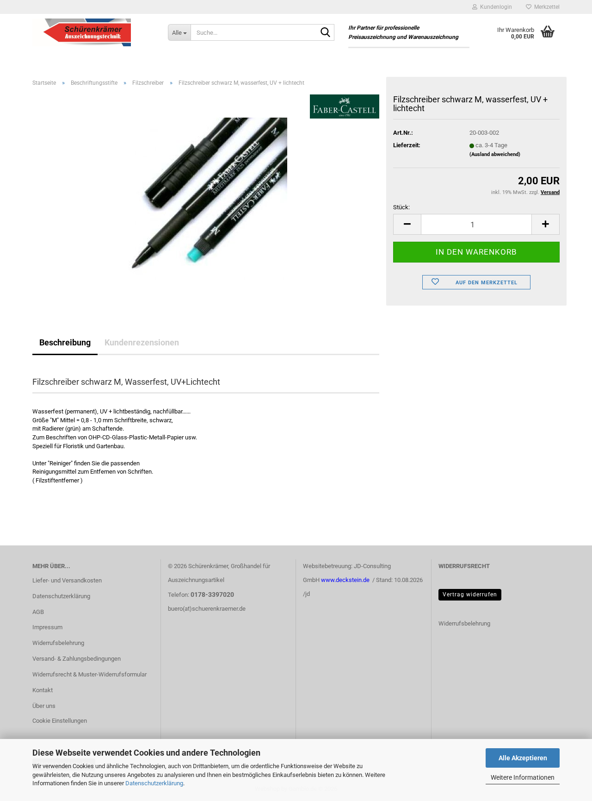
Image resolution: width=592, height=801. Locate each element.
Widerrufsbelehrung (58, 642)
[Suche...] (325, 33)
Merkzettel (545, 7)
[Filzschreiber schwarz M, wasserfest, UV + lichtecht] (205, 197)
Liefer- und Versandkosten (67, 580)
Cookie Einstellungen (59, 720)
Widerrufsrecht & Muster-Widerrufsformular (89, 674)
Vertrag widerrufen (470, 594)
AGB (38, 611)
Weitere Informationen (523, 777)
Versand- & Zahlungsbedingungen (76, 658)
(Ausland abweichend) (494, 154)
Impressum (47, 627)
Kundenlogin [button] (494, 7)
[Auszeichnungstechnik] (93, 32)
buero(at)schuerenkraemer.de (207, 608)
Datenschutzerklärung (154, 783)
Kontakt (42, 690)
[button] (407, 224)
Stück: (401, 207)
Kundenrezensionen (142, 342)
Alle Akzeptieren (523, 758)
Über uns (44, 705)
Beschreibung (65, 342)
